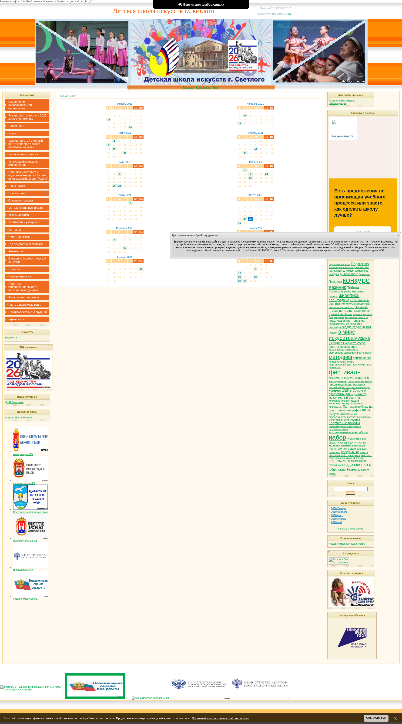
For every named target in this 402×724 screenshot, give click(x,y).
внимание (334, 452)
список (364, 452)
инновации (352, 400)
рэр (359, 448)
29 (130, 127)
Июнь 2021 (255, 162)
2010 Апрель (338, 518)
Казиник (337, 287)
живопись (349, 295)
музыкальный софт (342, 397)
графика (335, 320)
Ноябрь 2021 (124, 257)
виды (362, 320)
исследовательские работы (348, 432)
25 (125, 152)
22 (239, 123)
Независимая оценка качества (347, 543)
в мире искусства (342, 335)
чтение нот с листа (342, 310)
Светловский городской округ (30, 512)
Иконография (351, 410)
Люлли (348, 314)
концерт (335, 390)
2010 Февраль (339, 511)
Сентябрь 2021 (125, 228)
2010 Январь (338, 508)
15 (255, 148)
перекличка (364, 417)
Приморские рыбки (340, 291)
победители (335, 361)
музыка (362, 338)
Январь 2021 (124, 103)
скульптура (350, 320)
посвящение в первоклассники (345, 427)
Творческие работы (344, 423)
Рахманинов (361, 270)
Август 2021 (255, 195)
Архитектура (355, 343)
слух (351, 307)
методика (340, 357)
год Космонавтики (344, 399)
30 (239, 222)
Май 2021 (125, 162)
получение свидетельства (343, 415)
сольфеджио (339, 300)
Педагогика (360, 264)
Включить (62, 1)
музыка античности (356, 317)
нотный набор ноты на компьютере (349, 387)
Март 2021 (125, 132)
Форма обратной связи (18, 417)
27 (239, 281)
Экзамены (353, 469)
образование (348, 346)
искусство (352, 303)
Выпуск (334, 274)
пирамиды (335, 327)
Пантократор (352, 406)
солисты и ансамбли (360, 381)
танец (332, 473)
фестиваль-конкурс (340, 384)
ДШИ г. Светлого (354, 390)
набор (337, 437)
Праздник (335, 281)
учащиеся (337, 343)
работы (334, 346)
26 (119, 185)
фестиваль (345, 372)
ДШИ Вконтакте (14, 402)
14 (141, 269)
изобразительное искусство (345, 323)
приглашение (362, 358)
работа (365, 469)
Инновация (335, 267)
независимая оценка (25, 598)
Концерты (334, 377)
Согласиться (376, 717)
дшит (365, 448)
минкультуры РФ (23, 569)
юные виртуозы (362, 364)
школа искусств (338, 442)
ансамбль (347, 377)
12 (266, 173)
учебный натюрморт (353, 445)
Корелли (357, 314)
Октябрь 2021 (256, 228)
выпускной (336, 414)
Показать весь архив (350, 528)
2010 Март (337, 515)
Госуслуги (11, 337)
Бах (341, 314)
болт (346, 419)
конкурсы (348, 361)
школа (348, 270)
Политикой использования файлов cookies (220, 718)
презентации (336, 426)
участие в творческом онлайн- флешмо (350, 456)
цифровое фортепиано (357, 352)
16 (114, 148)
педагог (333, 332)
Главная (188, 87)
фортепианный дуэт (340, 364)
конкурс (356, 280)
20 (245, 152)
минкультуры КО (23, 454)
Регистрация (203, 87)
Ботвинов (364, 274)
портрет (351, 417)
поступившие (350, 452)
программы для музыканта (347, 394)
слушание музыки (339, 264)
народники (359, 384)
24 (245, 218)
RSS (288, 13)
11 (108, 119)
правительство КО (24, 483)
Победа (353, 288)
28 (245, 281)
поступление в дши (342, 448)
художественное (356, 438)
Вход (216, 87)
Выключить (49, 1)
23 (125, 247)
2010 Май (336, 522)
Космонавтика (337, 403)
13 (239, 273)
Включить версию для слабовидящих (342, 102)
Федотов (355, 419)
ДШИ (366, 410)
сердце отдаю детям (356, 327)
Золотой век (336, 419)
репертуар (335, 367)
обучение (361, 307)
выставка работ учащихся (344, 455)
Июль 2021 (124, 195)
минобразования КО (25, 541)
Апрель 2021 (255, 132)
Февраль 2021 (255, 103)
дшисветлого (349, 274)
